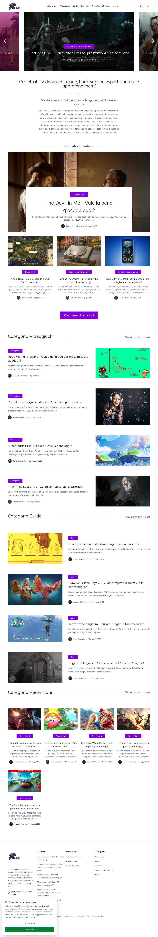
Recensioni (85, 6)
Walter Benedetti (72, 866)
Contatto (57, 916)
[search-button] (141, 6)
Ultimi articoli (52, 6)
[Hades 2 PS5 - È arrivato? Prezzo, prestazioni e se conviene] (79, 41)
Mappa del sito (97, 916)
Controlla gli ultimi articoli (79, 315)
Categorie (99, 851)
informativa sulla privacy (25, 917)
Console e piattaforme (101, 6)
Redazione (71, 851)
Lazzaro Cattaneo (73, 857)
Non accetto (30, 923)
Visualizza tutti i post (137, 337)
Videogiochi (65, 6)
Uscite (115, 6)
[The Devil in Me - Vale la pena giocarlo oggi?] (79, 192)
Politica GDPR (69, 916)
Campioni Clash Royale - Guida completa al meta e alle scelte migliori (49, 867)
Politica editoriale (83, 916)
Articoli (41, 851)
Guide (75, 6)
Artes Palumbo (71, 861)
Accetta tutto (29, 929)
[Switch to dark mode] (148, 6)
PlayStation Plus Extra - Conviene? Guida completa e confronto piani (48, 892)
